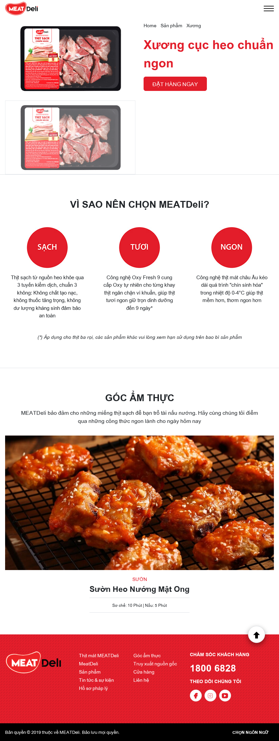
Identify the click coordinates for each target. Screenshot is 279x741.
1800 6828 (213, 667)
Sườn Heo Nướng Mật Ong (139, 588)
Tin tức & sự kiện (96, 680)
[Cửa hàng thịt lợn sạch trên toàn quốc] (21, 8)
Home (150, 25)
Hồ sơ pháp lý (93, 688)
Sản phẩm (171, 25)
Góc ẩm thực (147, 655)
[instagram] (210, 695)
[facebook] (196, 695)
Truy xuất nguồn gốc (155, 663)
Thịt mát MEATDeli (99, 655)
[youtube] (225, 695)
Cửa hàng (143, 671)
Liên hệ (141, 680)
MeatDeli (88, 663)
